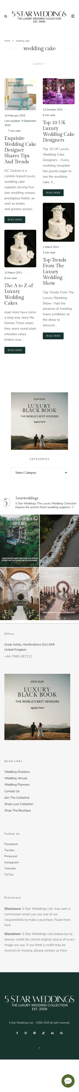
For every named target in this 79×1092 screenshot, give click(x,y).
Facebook (11, 844)
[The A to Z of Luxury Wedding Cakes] (20, 248)
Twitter (9, 850)
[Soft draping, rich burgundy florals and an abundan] (59, 541)
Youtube (10, 868)
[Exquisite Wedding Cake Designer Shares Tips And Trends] (20, 94)
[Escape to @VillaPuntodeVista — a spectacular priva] (19, 541)
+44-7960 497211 (18, 656)
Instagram (11, 862)
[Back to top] (39, 1047)
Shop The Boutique (17, 810)
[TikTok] (43, 1033)
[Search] (6, 16)
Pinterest (10, 856)
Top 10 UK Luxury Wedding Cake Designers (59, 131)
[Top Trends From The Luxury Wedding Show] (59, 222)
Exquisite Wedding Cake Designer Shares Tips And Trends (20, 150)
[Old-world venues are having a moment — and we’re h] (19, 594)
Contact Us (12, 791)
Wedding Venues (15, 778)
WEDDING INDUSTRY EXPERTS (20, 84)
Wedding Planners (17, 784)
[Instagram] (25, 1033)
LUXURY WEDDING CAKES (20, 235)
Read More (16, 219)
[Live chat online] (68, 1081)
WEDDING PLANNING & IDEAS (58, 208)
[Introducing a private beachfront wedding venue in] (59, 594)
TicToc (9, 875)
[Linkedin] (52, 1033)
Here (63, 950)
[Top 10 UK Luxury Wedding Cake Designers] (59, 91)
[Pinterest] (34, 1033)
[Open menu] (73, 16)
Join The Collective (16, 798)
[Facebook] (17, 1033)
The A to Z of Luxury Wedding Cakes (18, 294)
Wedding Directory (17, 772)
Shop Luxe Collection (18, 804)
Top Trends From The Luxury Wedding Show (54, 271)
